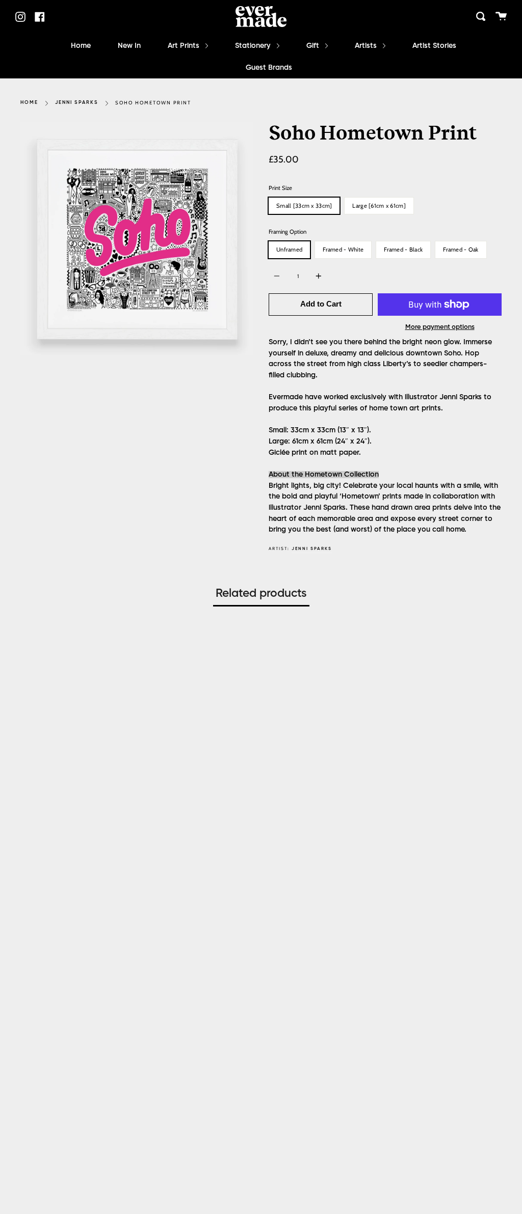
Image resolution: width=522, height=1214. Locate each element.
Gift (313, 45)
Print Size (280, 187)
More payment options (440, 327)
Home (81, 45)
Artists (367, 45)
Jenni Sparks (76, 102)
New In (129, 45)
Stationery (254, 45)
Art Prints (184, 45)
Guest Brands (269, 67)
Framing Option (287, 231)
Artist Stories (434, 45)
